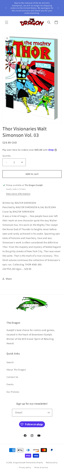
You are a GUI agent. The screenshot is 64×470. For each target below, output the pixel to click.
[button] (6, 22)
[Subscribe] (48, 412)
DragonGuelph (19, 462)
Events (10, 384)
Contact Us (12, 377)
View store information (18, 193)
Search (10, 362)
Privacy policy (25, 467)
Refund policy (52, 462)
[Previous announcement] (6, 8)
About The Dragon (16, 369)
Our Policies (13, 391)
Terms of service (41, 467)
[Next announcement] (58, 8)
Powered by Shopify (34, 462)
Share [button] (9, 278)
